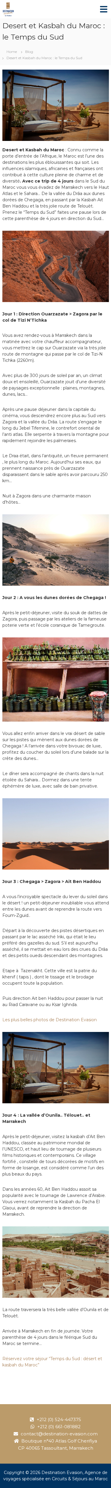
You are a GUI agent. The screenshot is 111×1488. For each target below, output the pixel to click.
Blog (29, 51)
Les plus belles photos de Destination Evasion (49, 1019)
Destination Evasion (62, 1472)
